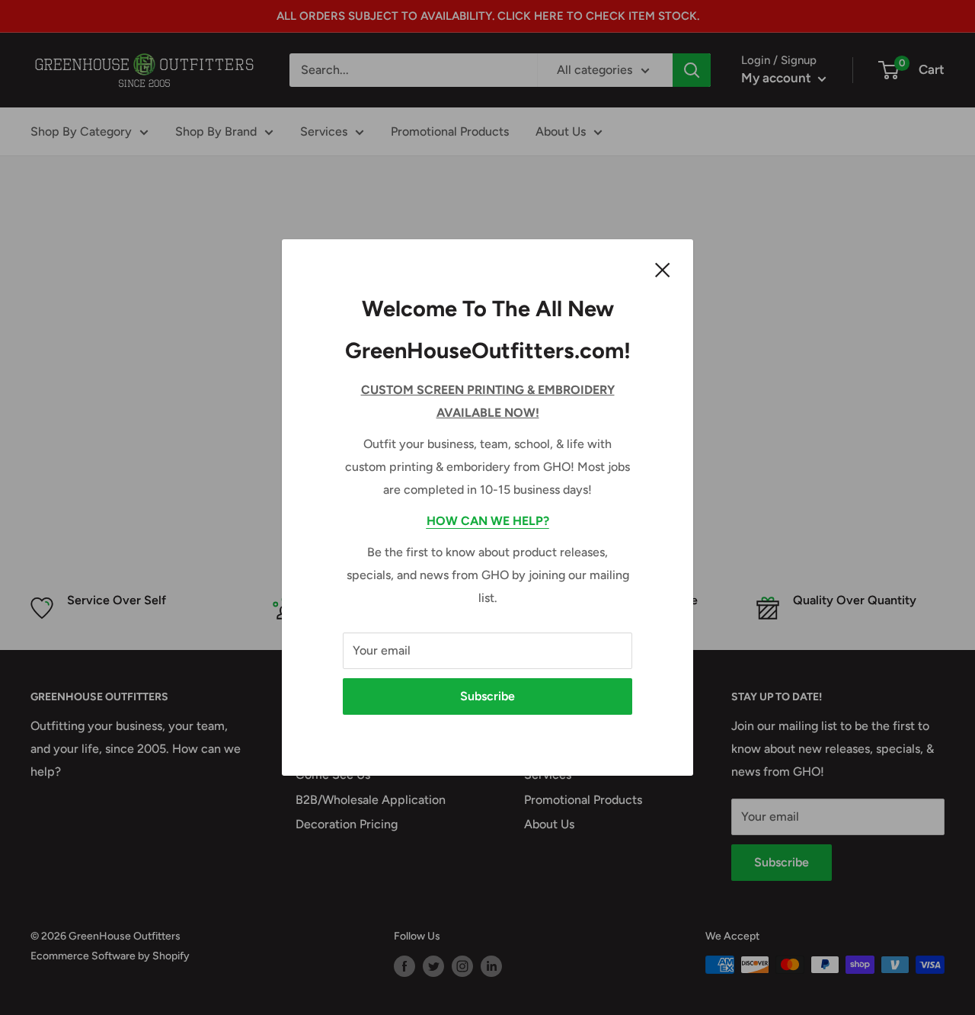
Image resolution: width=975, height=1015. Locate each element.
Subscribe (487, 696)
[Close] (662, 269)
